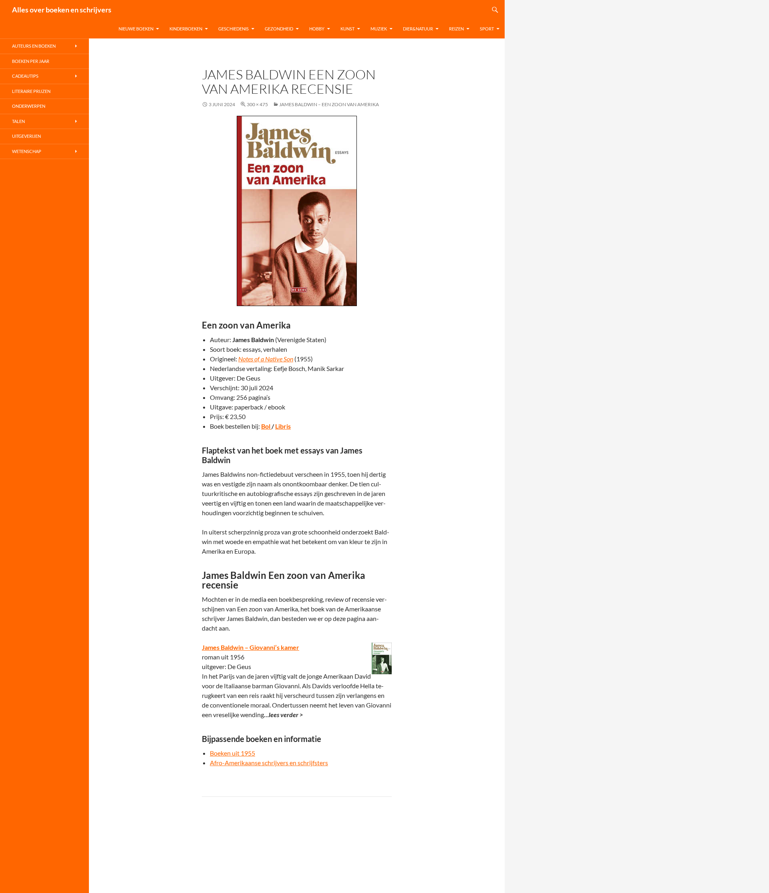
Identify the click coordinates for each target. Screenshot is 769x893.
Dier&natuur (418, 28)
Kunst (347, 28)
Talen (18, 121)
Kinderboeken (185, 28)
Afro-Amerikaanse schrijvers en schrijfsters (269, 762)
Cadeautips (25, 76)
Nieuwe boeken (136, 28)
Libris (283, 426)
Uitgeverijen (26, 136)
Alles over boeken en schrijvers (61, 9)
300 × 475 (257, 104)
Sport (487, 28)
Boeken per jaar (30, 61)
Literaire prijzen (31, 91)
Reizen (456, 28)
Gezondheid (279, 28)
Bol (266, 426)
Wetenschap (26, 151)
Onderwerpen (28, 106)
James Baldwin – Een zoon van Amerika (329, 104)
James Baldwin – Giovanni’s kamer (250, 647)
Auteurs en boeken (34, 45)
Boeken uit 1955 (232, 753)
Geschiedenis (233, 28)
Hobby (316, 28)
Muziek (378, 28)
